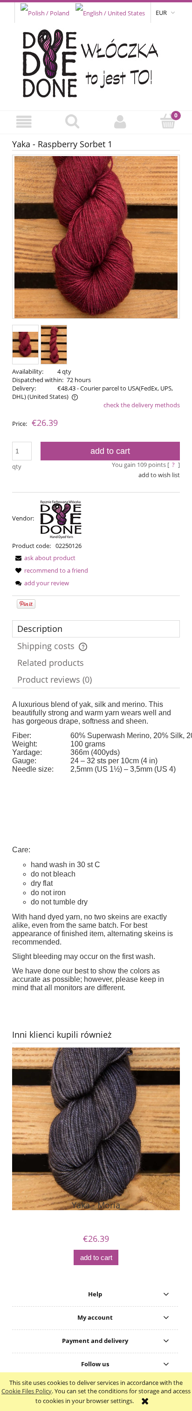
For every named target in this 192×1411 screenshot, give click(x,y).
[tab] (96, 628)
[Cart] (168, 121)
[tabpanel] (96, 846)
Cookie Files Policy (26, 1391)
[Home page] (96, 61)
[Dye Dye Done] (61, 518)
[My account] (120, 122)
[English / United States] (110, 12)
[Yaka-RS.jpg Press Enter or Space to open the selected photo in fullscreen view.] (96, 237)
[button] (24, 122)
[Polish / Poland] (45, 12)
